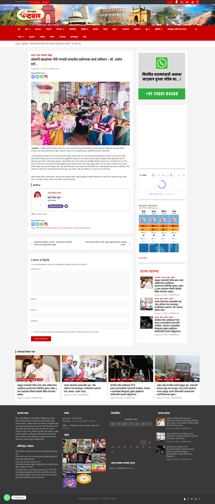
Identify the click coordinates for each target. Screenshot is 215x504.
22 (143, 442)
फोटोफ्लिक (72, 29)
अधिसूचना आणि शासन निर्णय (176, 29)
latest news (56, 228)
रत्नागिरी (172, 277)
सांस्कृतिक (44, 55)
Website (34, 321)
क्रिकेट (95, 29)
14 (137, 438)
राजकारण (126, 29)
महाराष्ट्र (38, 29)
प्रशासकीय (158, 277)
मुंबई (38, 55)
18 (119, 442)
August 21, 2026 (161, 313)
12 (125, 438)
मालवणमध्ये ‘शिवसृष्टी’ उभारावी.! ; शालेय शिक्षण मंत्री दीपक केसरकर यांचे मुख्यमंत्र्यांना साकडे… (53, 243)
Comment (36, 269)
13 (131, 438)
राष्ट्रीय (48, 29)
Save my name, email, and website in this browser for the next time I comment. (66, 332)
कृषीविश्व (157, 29)
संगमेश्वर (171, 317)
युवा (147, 29)
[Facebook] (33, 76)
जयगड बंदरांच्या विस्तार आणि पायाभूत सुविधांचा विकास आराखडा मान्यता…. (106, 243)
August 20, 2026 (161, 335)
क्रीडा (105, 29)
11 (119, 438)
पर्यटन (20, 37)
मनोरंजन (59, 29)
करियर (52, 37)
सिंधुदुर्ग (50, 55)
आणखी (136, 29)
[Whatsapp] (41, 76)
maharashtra (67, 228)
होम (19, 29)
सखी (113, 29)
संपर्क (84, 37)
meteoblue (142, 258)
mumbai (76, 228)
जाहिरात (42, 37)
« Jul (111, 456)
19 (125, 442)
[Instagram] (46, 76)
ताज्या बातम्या (149, 271)
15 (143, 438)
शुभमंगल (32, 37)
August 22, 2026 (161, 295)
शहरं (26, 29)
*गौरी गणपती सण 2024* (43, 228)
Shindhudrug (85, 228)
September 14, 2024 (39, 69)
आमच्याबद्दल (74, 37)
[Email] (66, 206)
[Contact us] (7, 497)
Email (34, 310)
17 (112, 442)
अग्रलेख (62, 37)
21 (137, 442)
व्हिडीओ (83, 29)
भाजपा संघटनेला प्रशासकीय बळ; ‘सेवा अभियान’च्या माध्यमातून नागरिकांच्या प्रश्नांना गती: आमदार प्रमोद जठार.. (169, 305)
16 (150, 438)
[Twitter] (37, 76)
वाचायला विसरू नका (26, 351)
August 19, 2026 (163, 398)
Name (34, 299)
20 (131, 442)
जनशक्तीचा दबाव (54, 69)
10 (112, 438)
